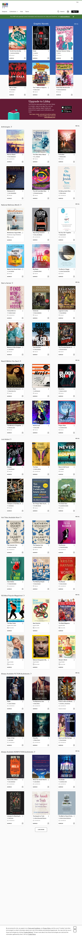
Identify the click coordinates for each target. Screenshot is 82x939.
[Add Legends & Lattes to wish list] (74, 318)
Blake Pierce (37, 740)
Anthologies (6, 127)
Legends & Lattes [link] (63, 311)
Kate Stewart (11, 469)
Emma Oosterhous (62, 89)
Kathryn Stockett (12, 547)
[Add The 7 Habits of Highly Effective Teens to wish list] (48, 95)
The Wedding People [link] (38, 582)
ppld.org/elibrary (65, 16)
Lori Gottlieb (11, 271)
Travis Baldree (63, 313)
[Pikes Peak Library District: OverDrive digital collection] (5, 5)
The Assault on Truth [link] (38, 816)
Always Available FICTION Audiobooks (15, 674)
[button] (61, 11)
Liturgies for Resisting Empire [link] (14, 816)
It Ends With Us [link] (11, 311)
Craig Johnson (37, 349)
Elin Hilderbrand (12, 156)
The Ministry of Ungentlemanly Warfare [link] (14, 425)
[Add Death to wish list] (23, 709)
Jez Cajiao (11, 740)
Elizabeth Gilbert (38, 271)
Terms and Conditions (34, 928)
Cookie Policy (32, 934)
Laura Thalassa (12, 703)
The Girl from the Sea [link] (15, 51)
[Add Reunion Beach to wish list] (23, 162)
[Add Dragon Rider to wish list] (74, 433)
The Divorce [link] (62, 545)
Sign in (75, 11)
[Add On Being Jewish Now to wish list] (74, 198)
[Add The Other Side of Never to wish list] (48, 162)
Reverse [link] (9, 467)
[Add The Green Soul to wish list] (74, 511)
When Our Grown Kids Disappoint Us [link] (40, 779)
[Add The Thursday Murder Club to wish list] (74, 355)
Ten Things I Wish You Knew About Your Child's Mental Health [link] (40, 503)
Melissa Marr (63, 156)
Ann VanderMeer (12, 193)
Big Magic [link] (35, 269)
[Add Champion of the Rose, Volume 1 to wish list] (23, 511)
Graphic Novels (41, 23)
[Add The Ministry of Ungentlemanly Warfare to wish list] (23, 433)
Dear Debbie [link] (10, 582)
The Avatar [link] (62, 779)
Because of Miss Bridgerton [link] (14, 347)
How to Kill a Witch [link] (12, 779)
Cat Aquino (11, 505)
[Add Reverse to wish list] (23, 474)
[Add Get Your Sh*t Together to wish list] (74, 240)
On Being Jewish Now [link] (65, 191)
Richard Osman (63, 349)
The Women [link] (62, 582)
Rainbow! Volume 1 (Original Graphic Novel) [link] (63, 51)
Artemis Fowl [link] (36, 425)
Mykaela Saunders (38, 193)
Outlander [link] (35, 311)
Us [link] (8, 660)
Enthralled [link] (61, 154)
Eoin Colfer (36, 427)
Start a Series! (6, 283)
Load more (41, 829)
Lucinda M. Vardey (64, 505)
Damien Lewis (12, 427)
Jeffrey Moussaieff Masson (40, 818)
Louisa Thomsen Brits (65, 271)
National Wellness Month (10, 205)
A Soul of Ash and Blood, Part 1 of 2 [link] (66, 701)
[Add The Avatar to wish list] (74, 787)
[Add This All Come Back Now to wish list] (48, 198)
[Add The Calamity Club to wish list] (23, 553)
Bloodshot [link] (61, 389)
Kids (21, 11)
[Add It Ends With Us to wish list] (23, 318)
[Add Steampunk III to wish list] (23, 198)
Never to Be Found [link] (64, 467)
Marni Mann (37, 703)
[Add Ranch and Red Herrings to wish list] (74, 745)
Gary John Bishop (38, 234)
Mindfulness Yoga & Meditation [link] (14, 232)
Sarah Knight (63, 234)
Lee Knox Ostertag (15, 53)
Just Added (5, 439)
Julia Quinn (11, 349)
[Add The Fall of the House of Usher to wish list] (23, 396)
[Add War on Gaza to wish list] (25, 95)
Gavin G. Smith (63, 391)
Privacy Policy (47, 928)
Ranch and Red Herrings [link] (65, 738)
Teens (27, 11)
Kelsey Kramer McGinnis (65, 818)
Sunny (59, 53)
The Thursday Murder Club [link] (66, 347)
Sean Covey (37, 89)
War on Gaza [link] (12, 87)
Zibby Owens (63, 193)
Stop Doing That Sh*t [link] (39, 232)
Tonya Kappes (63, 740)
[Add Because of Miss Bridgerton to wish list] (23, 355)
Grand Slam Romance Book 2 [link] (63, 87)
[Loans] (68, 11)
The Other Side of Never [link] (39, 154)
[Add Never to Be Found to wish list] (74, 474)
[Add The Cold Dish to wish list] (48, 355)
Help (77, 2)
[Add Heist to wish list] (48, 396)
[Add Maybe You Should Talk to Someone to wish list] (23, 277)
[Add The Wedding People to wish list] (48, 589)
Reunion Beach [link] (11, 154)
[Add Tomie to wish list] (48, 58)
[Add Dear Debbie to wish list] (23, 589)
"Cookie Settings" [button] (28, 932)
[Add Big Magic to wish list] (48, 277)
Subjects (4, 11)
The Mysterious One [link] (38, 701)
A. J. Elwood (37, 156)
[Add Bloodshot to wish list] (74, 396)
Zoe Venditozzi (12, 781)
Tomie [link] (34, 51)
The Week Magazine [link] (64, 623)
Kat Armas (11, 818)
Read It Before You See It (10, 361)
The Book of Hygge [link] (64, 269)
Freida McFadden (64, 547)
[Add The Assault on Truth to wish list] (48, 824)
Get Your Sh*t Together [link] (65, 232)
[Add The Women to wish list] (74, 589)
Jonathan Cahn (63, 781)
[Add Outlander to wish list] (48, 318)
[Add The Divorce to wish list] (74, 553)
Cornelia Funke (63, 427)
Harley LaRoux (37, 469)
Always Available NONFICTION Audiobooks (17, 752)
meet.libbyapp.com (49, 117)
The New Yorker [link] (11, 623)
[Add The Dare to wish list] (48, 474)
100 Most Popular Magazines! (12, 596)
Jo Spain (62, 469)
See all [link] (76, 24)
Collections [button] (13, 11)
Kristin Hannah (63, 583)
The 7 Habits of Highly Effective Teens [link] (40, 87)
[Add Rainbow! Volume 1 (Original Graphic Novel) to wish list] (72, 58)
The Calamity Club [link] (12, 545)
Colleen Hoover (12, 313)
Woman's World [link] (63, 660)
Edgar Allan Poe (12, 391)
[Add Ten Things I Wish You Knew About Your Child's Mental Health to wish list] (48, 511)
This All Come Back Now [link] (39, 191)
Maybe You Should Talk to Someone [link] (14, 269)
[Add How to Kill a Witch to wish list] (23, 787)
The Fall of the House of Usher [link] (14, 389)
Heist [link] (34, 389)
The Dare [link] (35, 467)
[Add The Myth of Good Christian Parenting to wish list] (74, 824)
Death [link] (8, 701)
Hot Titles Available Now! (10, 518)
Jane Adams (37, 781)
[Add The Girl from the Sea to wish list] (25, 58)
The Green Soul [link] (63, 503)
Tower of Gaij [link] (10, 738)
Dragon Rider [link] (62, 425)
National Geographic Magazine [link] (40, 660)
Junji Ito (36, 53)
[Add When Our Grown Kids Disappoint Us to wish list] (48, 787)
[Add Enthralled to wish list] (74, 162)
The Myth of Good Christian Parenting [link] (66, 816)
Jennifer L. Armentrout (65, 703)
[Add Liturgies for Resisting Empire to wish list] (23, 824)
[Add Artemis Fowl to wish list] (48, 433)
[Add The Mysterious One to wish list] (48, 709)
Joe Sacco (13, 89)
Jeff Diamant (37, 391)
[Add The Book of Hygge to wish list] (74, 277)
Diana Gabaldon (37, 313)
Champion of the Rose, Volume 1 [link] (14, 503)
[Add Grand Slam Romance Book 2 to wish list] (72, 95)
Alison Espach (37, 583)
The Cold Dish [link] (37, 347)
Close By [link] (35, 738)
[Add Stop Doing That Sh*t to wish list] (48, 240)
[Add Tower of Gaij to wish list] (23, 745)
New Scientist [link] (36, 623)
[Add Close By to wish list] (48, 745)
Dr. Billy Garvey (37, 505)
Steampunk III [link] (11, 191)
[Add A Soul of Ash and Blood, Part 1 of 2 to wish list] (74, 709)
